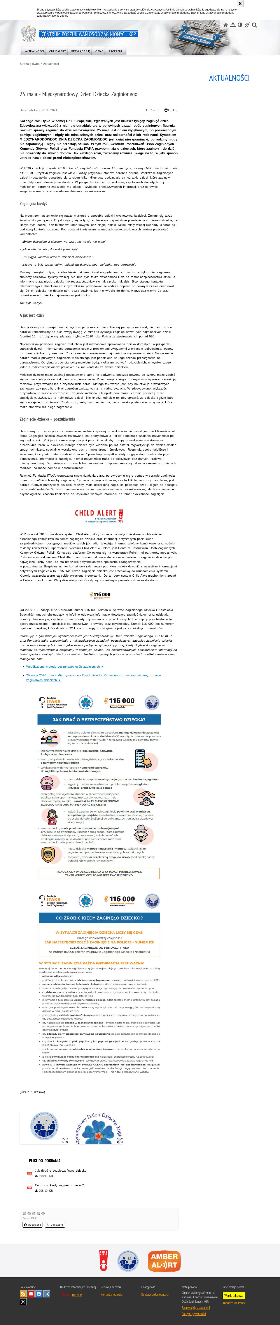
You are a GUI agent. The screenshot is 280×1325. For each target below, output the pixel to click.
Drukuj (172, 110)
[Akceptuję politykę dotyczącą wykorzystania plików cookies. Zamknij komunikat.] (240, 3)
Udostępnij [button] (34, 1224)
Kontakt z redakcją (111, 1294)
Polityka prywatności (194, 1313)
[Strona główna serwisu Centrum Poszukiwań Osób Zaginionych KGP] (225, 25)
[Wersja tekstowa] (240, 25)
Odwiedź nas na (31, 1293)
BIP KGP (77, 1295)
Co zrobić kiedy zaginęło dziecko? (59, 1185)
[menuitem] (34, 50)
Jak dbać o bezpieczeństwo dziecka (60, 1170)
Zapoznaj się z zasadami (196, 1307)
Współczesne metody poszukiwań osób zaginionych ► (65, 666)
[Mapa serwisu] (233, 25)
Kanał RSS (23, 1293)
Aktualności (51, 63)
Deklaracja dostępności (154, 1294)
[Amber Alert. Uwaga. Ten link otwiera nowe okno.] (164, 1261)
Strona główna (30, 63)
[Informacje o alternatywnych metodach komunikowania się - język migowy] (247, 25)
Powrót (154, 110)
